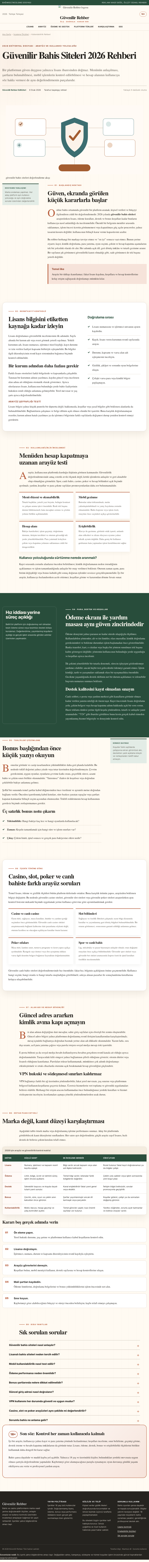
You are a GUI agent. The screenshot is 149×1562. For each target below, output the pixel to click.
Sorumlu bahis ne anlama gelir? (28, 1420)
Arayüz (42, 27)
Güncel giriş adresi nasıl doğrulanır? (31, 1391)
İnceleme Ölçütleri (21, 34)
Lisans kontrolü (124, 1527)
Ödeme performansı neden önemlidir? (32, 1373)
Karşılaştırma (106, 27)
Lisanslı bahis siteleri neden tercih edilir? (34, 1354)
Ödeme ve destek (60, 27)
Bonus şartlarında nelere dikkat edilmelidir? (36, 1382)
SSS (121, 27)
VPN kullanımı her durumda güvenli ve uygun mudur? (42, 1401)
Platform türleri (84, 27)
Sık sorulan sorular (126, 1535)
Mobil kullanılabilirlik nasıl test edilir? (32, 1363)
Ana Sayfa (6, 34)
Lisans (30, 27)
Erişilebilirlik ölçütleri (127, 1531)
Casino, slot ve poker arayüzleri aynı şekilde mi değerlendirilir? (47, 1410)
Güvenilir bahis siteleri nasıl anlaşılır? (32, 1345)
